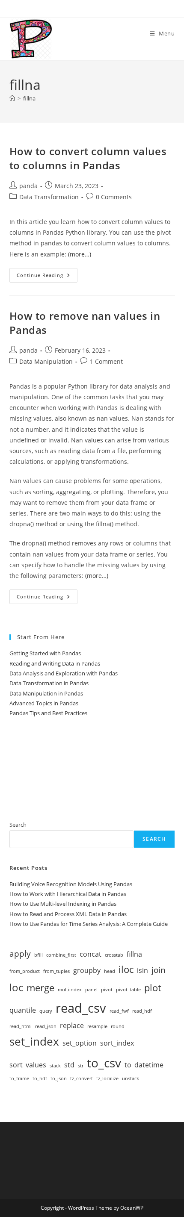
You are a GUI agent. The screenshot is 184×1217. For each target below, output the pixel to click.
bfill (38, 955)
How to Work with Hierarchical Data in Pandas (67, 894)
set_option (79, 1043)
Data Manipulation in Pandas (46, 693)
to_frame (19, 1078)
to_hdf (40, 1078)
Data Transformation (49, 197)
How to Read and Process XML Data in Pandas (68, 914)
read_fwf (119, 1011)
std (69, 1065)
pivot (107, 990)
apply (20, 953)
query (45, 1011)
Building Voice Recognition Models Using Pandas (70, 884)
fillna (29, 98)
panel (91, 990)
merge (40, 987)
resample (97, 1026)
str (80, 1066)
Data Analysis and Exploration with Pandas (63, 673)
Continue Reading (47, 277)
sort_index (117, 1043)
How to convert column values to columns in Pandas (88, 158)
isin (142, 970)
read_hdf (142, 1011)
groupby (87, 970)
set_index (34, 1041)
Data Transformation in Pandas (49, 683)
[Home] (12, 98)
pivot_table (128, 990)
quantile (22, 1010)
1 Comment (106, 361)
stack (55, 1066)
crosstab (114, 955)
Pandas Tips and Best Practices (48, 713)
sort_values (27, 1065)
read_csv (81, 1008)
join (158, 969)
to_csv (104, 1063)
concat (90, 954)
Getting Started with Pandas (45, 653)
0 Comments (114, 197)
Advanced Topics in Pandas (43, 703)
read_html (20, 1026)
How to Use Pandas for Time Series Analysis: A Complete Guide (88, 924)
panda (28, 186)
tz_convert (81, 1078)
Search (18, 824)
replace (72, 1025)
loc (16, 987)
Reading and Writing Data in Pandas (54, 663)
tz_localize (107, 1078)
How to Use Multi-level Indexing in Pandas (62, 904)
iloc (126, 969)
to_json (58, 1078)
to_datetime (144, 1065)
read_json (45, 1026)
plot (152, 987)
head (109, 971)
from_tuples (56, 971)
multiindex (70, 990)
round (118, 1026)
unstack (130, 1078)
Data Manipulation (46, 361)
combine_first (61, 955)
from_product (24, 971)
